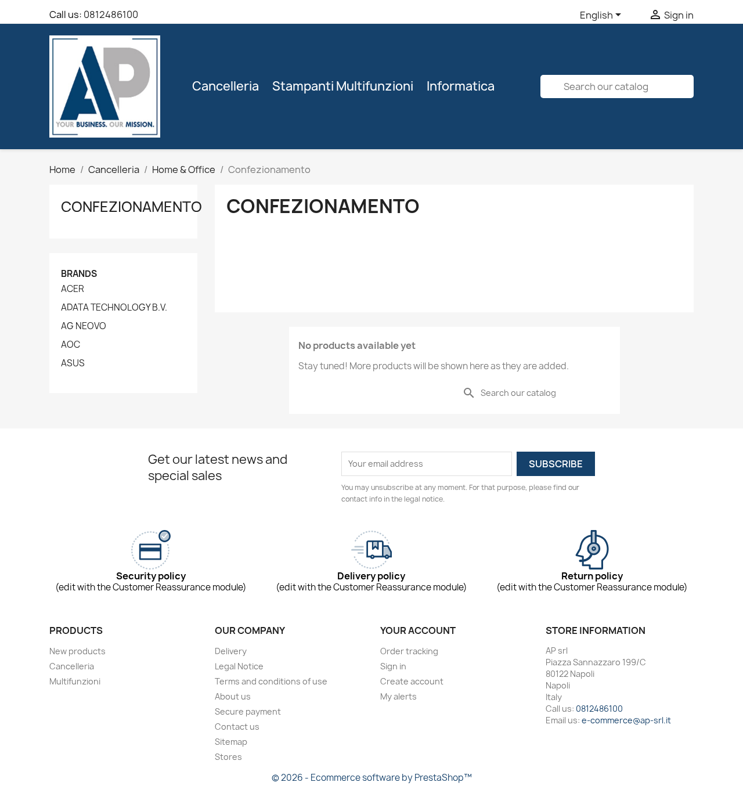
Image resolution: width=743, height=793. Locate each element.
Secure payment (248, 711)
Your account (418, 630)
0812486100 (111, 14)
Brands (79, 274)
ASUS (73, 363)
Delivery (231, 651)
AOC (70, 345)
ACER (72, 289)
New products (77, 651)
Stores (228, 756)
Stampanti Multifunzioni (342, 86)
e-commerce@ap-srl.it (626, 720)
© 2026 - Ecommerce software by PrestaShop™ (372, 778)
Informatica (461, 86)
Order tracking (409, 651)
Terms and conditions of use (271, 681)
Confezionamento (131, 207)
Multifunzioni (74, 681)
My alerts (398, 696)
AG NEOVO (83, 326)
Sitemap (231, 741)
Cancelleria (225, 86)
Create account (411, 681)
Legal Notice (239, 666)
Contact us (237, 726)
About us (233, 696)
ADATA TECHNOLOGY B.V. (114, 307)
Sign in (393, 666)
